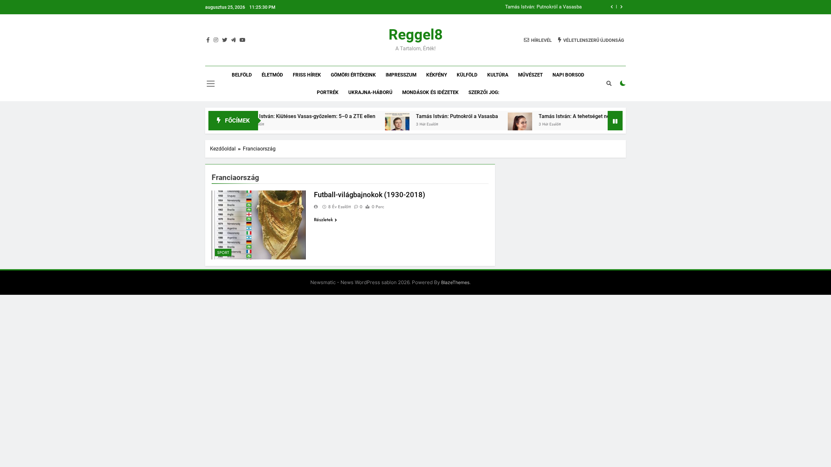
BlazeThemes (455, 282)
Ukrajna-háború (370, 92)
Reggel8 (416, 34)
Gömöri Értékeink (353, 75)
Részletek (323, 219)
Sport (223, 253)
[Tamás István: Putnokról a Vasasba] (382, 125)
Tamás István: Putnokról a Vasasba (543, 7)
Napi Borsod (568, 75)
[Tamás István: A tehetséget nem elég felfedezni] (504, 125)
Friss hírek (307, 75)
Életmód (272, 75)
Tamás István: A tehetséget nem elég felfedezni (579, 116)
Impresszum (401, 75)
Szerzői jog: (483, 92)
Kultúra (497, 75)
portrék (328, 92)
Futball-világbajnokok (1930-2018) (369, 195)
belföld (242, 75)
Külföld (467, 75)
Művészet (530, 75)
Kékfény (436, 75)
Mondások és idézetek (430, 92)
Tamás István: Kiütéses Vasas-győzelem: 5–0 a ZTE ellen (293, 116)
